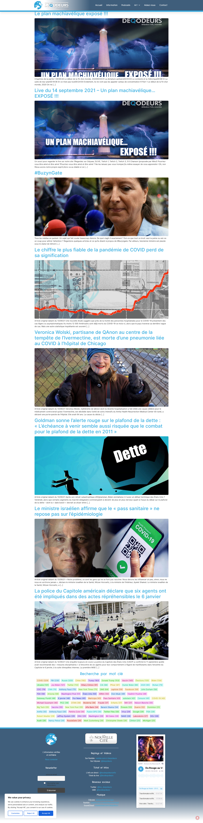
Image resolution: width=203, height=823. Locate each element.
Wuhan (157, 685)
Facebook (131, 689)
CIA (104, 685)
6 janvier (64, 698)
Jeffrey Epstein (66, 716)
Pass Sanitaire (111, 698)
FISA (150, 712)
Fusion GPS (94, 712)
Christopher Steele (116, 720)
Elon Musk (118, 694)
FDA (41, 694)
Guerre (140, 707)
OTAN (76, 703)
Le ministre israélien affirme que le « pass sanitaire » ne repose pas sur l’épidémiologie (97, 511)
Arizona (53, 694)
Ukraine (43, 685)
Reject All (30, 813)
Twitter (72, 685)
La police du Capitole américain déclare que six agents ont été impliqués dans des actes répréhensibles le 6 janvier (100, 593)
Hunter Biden (130, 685)
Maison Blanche (144, 703)
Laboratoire (140, 716)
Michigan (149, 720)
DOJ (154, 716)
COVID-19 (158, 698)
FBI (55, 680)
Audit (41, 720)
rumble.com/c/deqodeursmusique (105, 803)
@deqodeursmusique (105, 800)
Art (135, 5)
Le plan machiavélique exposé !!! (71, 13)
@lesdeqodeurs (106, 775)
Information (111, 5)
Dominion (153, 707)
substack (129, 698)
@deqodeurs (106, 761)
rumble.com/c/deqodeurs (106, 758)
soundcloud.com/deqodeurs (106, 805)
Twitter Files (111, 712)
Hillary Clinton (89, 685)
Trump (93, 680)
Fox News (79, 698)
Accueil (98, 5)
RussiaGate (74, 720)
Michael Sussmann (47, 703)
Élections (142, 680)
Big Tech (43, 707)
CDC (41, 689)
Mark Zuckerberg (93, 720)
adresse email (51, 774)
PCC (64, 703)
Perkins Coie (76, 712)
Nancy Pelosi (56, 720)
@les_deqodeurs (105, 787)
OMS (104, 689)
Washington (96, 716)
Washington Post (70, 694)
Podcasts (125, 5)
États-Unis (89, 694)
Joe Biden (58, 685)
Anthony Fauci (67, 689)
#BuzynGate (48, 173)
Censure (143, 698)
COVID (42, 680)
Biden (157, 680)
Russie (67, 680)
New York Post (74, 707)
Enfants (116, 703)
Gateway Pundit (46, 698)
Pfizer (115, 685)
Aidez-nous (149, 5)
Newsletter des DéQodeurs (53, 784)
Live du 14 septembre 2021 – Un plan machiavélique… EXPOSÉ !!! (95, 93)
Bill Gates (112, 716)
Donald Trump (110, 680)
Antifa (42, 712)
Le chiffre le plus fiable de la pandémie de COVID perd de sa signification (99, 252)
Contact (163, 5)
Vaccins (57, 707)
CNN (52, 689)
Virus (126, 712)
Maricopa (94, 698)
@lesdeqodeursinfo (108, 773)
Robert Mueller (46, 716)
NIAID (126, 716)
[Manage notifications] (197, 818)
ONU (82, 716)
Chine (81, 680)
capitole (117, 689)
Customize (15, 813)
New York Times (88, 689)
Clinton (135, 720)
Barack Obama (109, 707)
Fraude (103, 703)
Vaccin (127, 680)
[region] (30, 806)
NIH (128, 703)
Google (138, 712)
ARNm (104, 694)
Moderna (89, 703)
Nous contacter (51, 759)
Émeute (126, 707)
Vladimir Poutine (137, 694)
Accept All (46, 813)
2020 (145, 685)
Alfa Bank (92, 707)
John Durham (149, 689)
